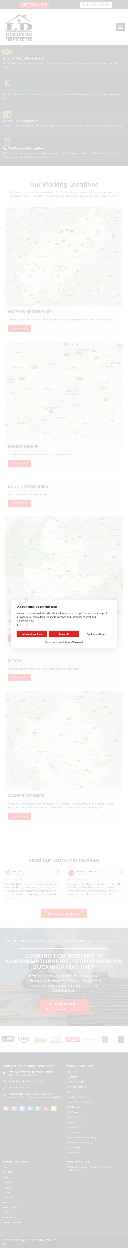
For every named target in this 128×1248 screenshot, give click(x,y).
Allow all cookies (32, 634)
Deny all (64, 634)
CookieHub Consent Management (69, 642)
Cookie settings (96, 634)
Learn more (23, 625)
